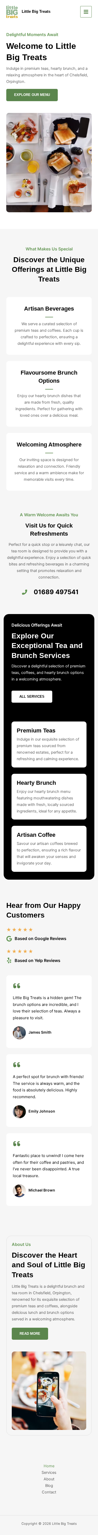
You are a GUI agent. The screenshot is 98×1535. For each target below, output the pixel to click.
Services (49, 1472)
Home (49, 1466)
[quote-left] (17, 986)
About (49, 1479)
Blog (49, 1485)
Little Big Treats (36, 11)
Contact (49, 1492)
